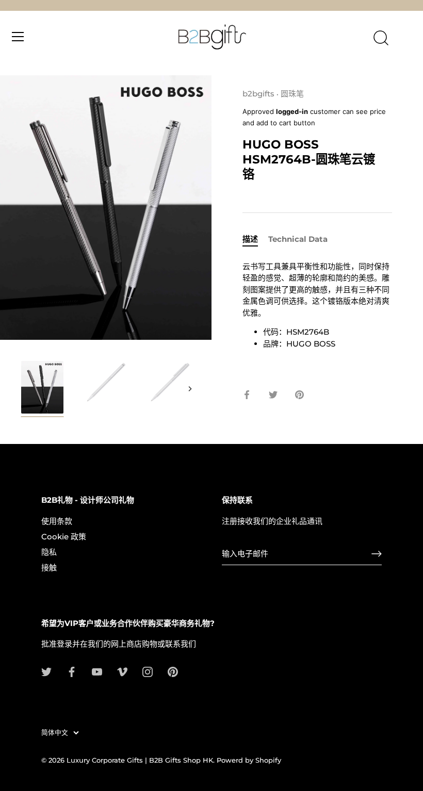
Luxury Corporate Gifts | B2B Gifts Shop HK (140, 760)
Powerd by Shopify (249, 760)
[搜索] (380, 38)
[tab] (255, 239)
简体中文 (54, 732)
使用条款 (56, 521)
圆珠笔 (292, 93)
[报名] (376, 554)
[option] (42, 390)
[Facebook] (72, 671)
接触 (49, 567)
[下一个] (189, 388)
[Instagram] (147, 671)
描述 (250, 239)
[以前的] (21, 388)
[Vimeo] (122, 671)
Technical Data (298, 239)
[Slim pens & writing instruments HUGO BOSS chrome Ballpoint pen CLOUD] (42, 388)
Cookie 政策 (63, 536)
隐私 (49, 552)
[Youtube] (97, 671)
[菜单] (18, 36)
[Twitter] (46, 671)
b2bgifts (258, 93)
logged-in (292, 111)
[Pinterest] (173, 671)
